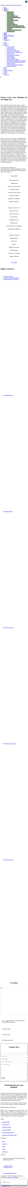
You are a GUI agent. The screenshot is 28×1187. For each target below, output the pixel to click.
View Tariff (14, 176)
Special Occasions (6, 1127)
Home (3, 1141)
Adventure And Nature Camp (9, 1135)
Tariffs (3, 1146)
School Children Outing (8, 1132)
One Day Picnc (6, 1124)
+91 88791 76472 (6, 1034)
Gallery (4, 1149)
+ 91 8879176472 (6, 1)
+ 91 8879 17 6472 (7, 1165)
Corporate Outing (6, 1130)
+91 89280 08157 (6, 1029)
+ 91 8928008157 (6, 2)
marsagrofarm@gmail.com (9, 3)
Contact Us (5, 1151)
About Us (4, 1144)
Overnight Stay (6, 1122)
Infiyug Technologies (13, 1177)
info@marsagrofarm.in (7, 1040)
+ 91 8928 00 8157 (7, 1167)
